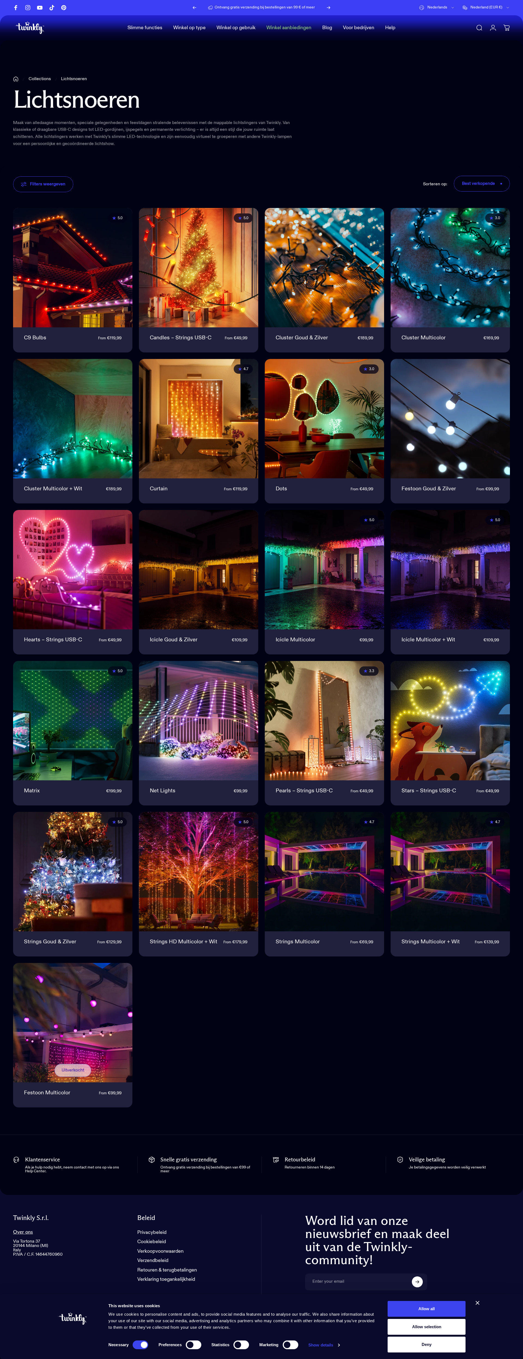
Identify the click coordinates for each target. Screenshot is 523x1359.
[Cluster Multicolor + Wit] (72, 418)
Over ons (23, 1232)
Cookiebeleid (151, 1241)
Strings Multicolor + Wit (431, 942)
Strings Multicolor (298, 942)
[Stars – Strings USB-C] (450, 720)
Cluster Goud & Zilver (302, 338)
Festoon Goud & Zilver (429, 489)
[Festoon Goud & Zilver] (450, 418)
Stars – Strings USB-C (429, 791)
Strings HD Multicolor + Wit (183, 942)
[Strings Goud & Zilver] (72, 871)
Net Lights (162, 791)
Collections (40, 79)
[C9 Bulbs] (72, 267)
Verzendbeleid (152, 1260)
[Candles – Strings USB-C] (198, 267)
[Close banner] (477, 1303)
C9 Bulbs (35, 338)
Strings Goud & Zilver (50, 942)
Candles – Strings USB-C (180, 338)
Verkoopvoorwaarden (160, 1251)
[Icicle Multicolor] (324, 569)
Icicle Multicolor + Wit (428, 640)
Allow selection (426, 1326)
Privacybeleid (151, 1232)
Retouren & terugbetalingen (167, 1270)
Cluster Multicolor (424, 338)
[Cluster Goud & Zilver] (324, 267)
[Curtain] (198, 418)
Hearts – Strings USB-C (53, 640)
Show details (320, 1345)
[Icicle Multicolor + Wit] (450, 569)
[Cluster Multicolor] (450, 267)
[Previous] (194, 7)
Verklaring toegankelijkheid (166, 1279)
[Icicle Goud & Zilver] (198, 569)
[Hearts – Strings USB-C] (72, 569)
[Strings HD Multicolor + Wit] (198, 871)
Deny (426, 1344)
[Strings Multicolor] (324, 871)
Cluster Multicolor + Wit (53, 489)
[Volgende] (329, 7)
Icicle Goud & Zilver (173, 640)
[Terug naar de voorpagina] (16, 79)
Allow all (426, 1308)
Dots (281, 489)
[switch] (193, 1344)
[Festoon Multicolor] (72, 1022)
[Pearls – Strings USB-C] (324, 720)
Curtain (159, 489)
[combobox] (437, 7)
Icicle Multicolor (295, 640)
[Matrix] (72, 720)
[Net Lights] (198, 720)
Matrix (32, 791)
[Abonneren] (417, 1281)
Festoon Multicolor (47, 1093)
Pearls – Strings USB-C (304, 791)
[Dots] (324, 418)
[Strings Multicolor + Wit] (450, 871)
